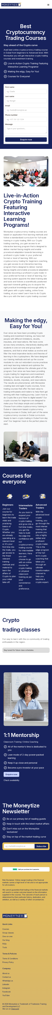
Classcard (15, 1009)
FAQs (4, 944)
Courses (5, 929)
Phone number (11, 115)
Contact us (6, 977)
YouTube (6, 995)
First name (9, 87)
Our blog (5, 940)
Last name (9, 96)
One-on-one (7, 936)
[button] (48, 5)
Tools (4, 947)
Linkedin (5, 984)
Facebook (6, 992)
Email (7, 105)
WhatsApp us (7, 981)
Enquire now (11, 774)
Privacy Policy (8, 962)
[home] (10, 4)
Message (9, 124)
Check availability (11, 780)
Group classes (8, 933)
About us (5, 973)
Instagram (6, 988)
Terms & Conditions (10, 959)
